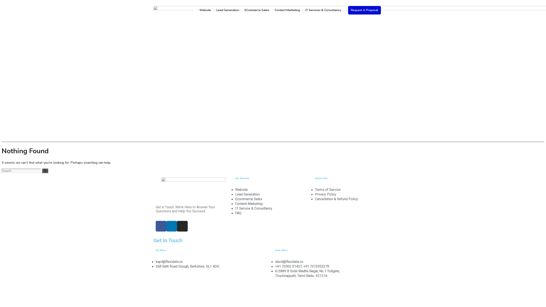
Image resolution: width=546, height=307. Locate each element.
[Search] (45, 170)
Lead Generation (227, 10)
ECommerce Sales (257, 10)
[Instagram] (182, 226)
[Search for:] (22, 170)
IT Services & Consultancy (323, 10)
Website (205, 10)
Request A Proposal (364, 10)
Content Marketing (287, 10)
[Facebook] (161, 226)
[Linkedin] (171, 226)
